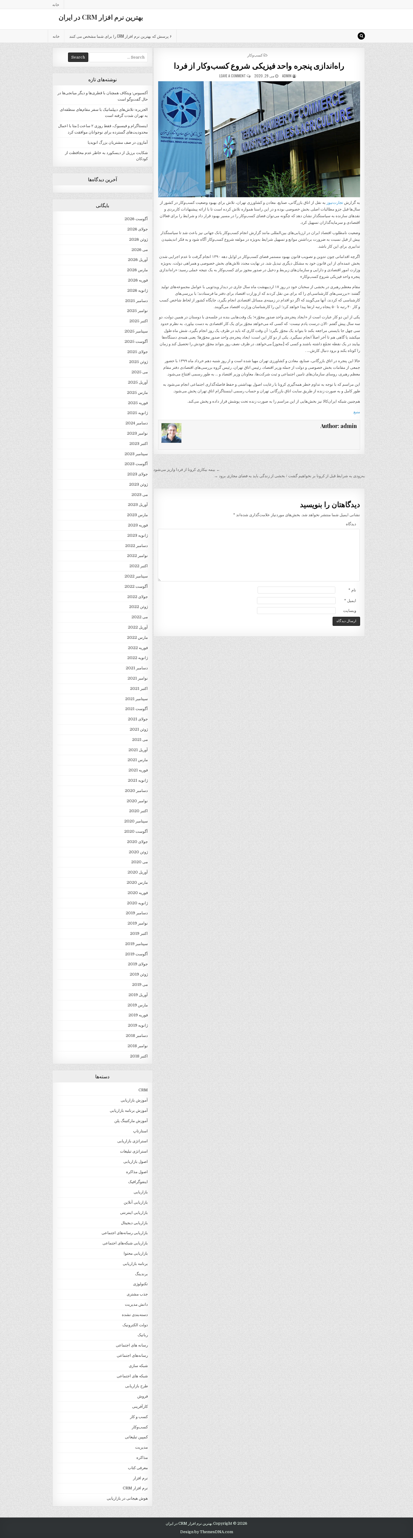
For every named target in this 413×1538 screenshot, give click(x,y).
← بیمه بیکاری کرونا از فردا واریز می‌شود (186, 469)
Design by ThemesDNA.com (206, 1532)
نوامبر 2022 (137, 555)
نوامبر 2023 (137, 433)
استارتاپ (140, 1131)
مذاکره (142, 1457)
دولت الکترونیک (135, 1325)
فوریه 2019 (138, 1015)
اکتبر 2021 (139, 688)
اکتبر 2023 (138, 443)
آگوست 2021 (136, 708)
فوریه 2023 (138, 525)
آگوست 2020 (136, 831)
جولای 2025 (137, 351)
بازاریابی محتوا (136, 1253)
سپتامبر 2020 (136, 821)
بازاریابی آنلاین (136, 1202)
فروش (142, 1396)
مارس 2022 (137, 637)
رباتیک (143, 1335)
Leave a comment (232, 75)
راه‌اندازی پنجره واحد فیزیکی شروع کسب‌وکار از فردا (259, 65)
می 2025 (140, 372)
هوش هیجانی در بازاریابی (127, 1498)
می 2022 (140, 617)
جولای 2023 (137, 474)
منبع (356, 412)
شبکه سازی (138, 1365)
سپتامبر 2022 (136, 576)
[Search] (361, 36)
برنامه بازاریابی (135, 1263)
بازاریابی (141, 1192)
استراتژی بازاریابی (132, 1141)
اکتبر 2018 (139, 1056)
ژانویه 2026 (137, 290)
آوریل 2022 (138, 627)
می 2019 (140, 984)
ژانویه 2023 (137, 535)
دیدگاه (351, 524)
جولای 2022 (137, 596)
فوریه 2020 (138, 892)
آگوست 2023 (136, 464)
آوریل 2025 (138, 382)
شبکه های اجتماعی (132, 1376)
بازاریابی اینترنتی (134, 1212)
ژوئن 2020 (138, 852)
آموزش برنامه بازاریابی (129, 1110)
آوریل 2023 (138, 504)
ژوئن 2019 (139, 974)
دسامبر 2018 (137, 1035)
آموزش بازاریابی (134, 1100)
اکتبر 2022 (138, 566)
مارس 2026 (137, 270)
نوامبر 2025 (137, 310)
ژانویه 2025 (137, 412)
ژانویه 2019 (138, 1025)
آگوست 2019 (136, 954)
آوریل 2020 (138, 872)
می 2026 (140, 249)
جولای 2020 (137, 841)
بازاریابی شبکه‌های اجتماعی (125, 1243)
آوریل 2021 (138, 750)
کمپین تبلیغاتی (136, 1437)
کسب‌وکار (255, 54)
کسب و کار (139, 1416)
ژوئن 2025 (138, 361)
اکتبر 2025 (138, 321)
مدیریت (141, 1447)
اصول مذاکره (137, 1172)
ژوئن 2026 (138, 239)
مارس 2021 (138, 760)
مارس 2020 (137, 882)
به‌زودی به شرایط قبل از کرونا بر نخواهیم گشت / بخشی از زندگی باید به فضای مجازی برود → (289, 476)
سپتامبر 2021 (136, 699)
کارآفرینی (140, 1406)
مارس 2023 (137, 515)
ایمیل (350, 600)
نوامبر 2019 (138, 923)
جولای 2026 (137, 229)
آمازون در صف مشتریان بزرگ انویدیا (118, 142)
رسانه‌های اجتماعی (132, 1355)
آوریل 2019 (138, 995)
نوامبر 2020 (137, 801)
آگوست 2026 (136, 219)
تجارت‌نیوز (335, 202)
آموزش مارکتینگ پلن (131, 1120)
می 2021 (140, 739)
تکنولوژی (140, 1284)
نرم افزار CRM (135, 1488)
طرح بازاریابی (136, 1386)
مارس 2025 (137, 392)
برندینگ (141, 1274)
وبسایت (349, 610)
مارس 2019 (138, 1005)
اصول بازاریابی (135, 1161)
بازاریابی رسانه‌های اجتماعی (125, 1233)
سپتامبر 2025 (136, 331)
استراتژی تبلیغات (134, 1151)
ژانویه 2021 (138, 780)
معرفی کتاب (138, 1468)
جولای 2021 (138, 719)
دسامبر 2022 (136, 545)
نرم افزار (140, 1478)
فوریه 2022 (138, 647)
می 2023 (140, 494)
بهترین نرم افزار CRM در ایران (101, 16)
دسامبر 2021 (137, 668)
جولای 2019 (138, 964)
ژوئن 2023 (138, 484)
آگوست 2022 (136, 586)
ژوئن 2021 (139, 729)
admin (286, 75)
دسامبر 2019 (137, 913)
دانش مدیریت (136, 1304)
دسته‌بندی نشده (135, 1314)
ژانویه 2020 (137, 903)
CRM (143, 1090)
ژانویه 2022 (137, 657)
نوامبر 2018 (138, 1046)
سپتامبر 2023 (136, 454)
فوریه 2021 (138, 770)
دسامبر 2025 (136, 300)
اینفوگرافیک (138, 1181)
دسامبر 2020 (136, 790)
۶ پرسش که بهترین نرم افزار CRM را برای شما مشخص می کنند (120, 36)
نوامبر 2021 (138, 678)
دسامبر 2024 (136, 423)
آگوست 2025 (136, 341)
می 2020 (139, 862)
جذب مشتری (137, 1294)
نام (352, 590)
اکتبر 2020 (138, 811)
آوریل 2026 (138, 259)
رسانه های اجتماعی (132, 1345)
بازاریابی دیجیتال (134, 1223)
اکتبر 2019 (139, 933)
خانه (55, 4)
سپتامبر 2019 (136, 943)
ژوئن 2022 (138, 606)
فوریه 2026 (138, 280)
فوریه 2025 (138, 403)
